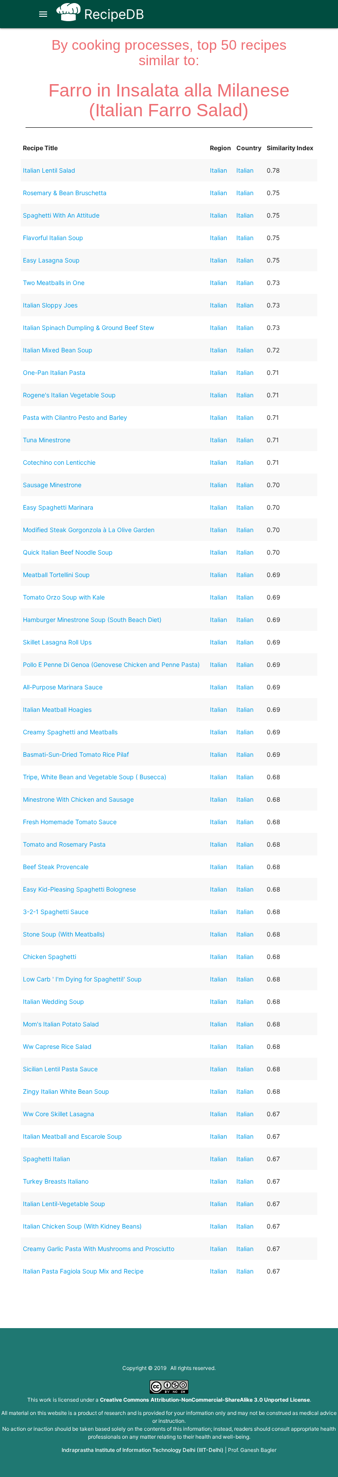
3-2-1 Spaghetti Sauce (55, 911)
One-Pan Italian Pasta (54, 372)
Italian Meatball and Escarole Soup (72, 1136)
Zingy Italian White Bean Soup (66, 1091)
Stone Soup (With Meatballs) (64, 934)
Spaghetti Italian (46, 1158)
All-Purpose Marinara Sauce (63, 687)
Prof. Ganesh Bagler (252, 1450)
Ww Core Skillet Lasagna (58, 1114)
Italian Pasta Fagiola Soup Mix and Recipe (83, 1271)
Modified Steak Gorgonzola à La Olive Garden (88, 529)
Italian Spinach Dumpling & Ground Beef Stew (88, 327)
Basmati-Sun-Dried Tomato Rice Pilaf (76, 754)
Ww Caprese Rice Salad (57, 1046)
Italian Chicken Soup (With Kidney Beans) (82, 1226)
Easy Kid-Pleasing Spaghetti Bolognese (79, 889)
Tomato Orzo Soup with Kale (64, 597)
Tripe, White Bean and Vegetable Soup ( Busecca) (94, 777)
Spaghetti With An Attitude (61, 215)
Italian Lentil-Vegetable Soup (64, 1203)
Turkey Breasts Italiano (55, 1181)
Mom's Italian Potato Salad (61, 1024)
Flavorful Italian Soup (53, 237)
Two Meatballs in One (53, 282)
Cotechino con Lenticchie (59, 462)
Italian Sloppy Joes (50, 305)
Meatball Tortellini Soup (56, 574)
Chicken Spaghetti (49, 956)
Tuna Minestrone (46, 440)
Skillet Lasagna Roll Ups (57, 642)
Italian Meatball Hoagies (57, 709)
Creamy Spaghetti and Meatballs (70, 732)
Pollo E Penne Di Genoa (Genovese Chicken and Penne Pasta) (111, 664)
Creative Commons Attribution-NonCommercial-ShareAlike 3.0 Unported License (205, 1399)
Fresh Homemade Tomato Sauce (70, 821)
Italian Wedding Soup (53, 1001)
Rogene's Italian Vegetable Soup (69, 395)
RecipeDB (112, 14)
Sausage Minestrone (52, 485)
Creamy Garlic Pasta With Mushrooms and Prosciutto (98, 1248)
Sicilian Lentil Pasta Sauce (60, 1069)
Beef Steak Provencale (55, 866)
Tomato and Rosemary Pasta (64, 844)
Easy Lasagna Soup (51, 260)
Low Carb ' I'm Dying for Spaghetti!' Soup (82, 979)
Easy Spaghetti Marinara (58, 507)
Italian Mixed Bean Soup (57, 350)
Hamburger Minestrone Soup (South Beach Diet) (92, 619)
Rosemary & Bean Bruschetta (65, 192)
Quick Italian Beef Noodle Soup (68, 552)
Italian (218, 170)
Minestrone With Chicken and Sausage (78, 799)
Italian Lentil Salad (49, 170)
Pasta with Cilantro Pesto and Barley (75, 417)
